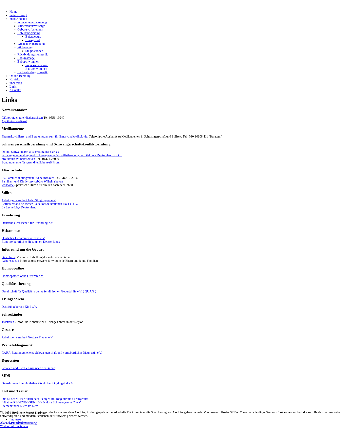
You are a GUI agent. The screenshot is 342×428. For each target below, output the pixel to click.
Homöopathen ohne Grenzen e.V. (23, 276)
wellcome (8, 185)
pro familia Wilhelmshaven (18, 158)
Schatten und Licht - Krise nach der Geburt (28, 368)
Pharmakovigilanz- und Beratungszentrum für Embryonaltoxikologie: (45, 136)
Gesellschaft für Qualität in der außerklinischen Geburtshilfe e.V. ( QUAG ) (49, 291)
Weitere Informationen (14, 426)
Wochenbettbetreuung (31, 43)
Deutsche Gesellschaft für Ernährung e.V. (27, 223)
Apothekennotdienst (14, 121)
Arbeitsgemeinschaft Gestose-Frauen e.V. (27, 337)
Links (13, 86)
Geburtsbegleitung (28, 33)
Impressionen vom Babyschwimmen (36, 66)
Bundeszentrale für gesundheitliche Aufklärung (31, 162)
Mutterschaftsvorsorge (31, 26)
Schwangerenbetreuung (32, 22)
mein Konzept (18, 15)
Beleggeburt (33, 36)
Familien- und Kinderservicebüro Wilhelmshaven (32, 181)
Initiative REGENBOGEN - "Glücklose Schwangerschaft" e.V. (41, 402)
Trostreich (8, 322)
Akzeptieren (7, 422)
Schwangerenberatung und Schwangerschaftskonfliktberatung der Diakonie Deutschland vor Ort (62, 155)
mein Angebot (18, 18)
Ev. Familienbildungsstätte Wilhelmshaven (28, 178)
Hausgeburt (32, 40)
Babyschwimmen (28, 61)
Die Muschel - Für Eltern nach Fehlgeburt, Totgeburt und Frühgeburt (45, 398)
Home (13, 11)
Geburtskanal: (10, 260)
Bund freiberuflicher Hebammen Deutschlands (31, 241)
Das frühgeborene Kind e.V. (19, 306)
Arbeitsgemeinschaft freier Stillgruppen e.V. (29, 200)
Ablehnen (22, 422)
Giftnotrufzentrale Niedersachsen (22, 117)
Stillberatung (25, 47)
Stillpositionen (34, 51)
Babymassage (26, 58)
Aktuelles (15, 90)
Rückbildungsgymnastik (32, 54)
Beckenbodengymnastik (32, 72)
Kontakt (15, 79)
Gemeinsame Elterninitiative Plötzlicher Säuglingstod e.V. (38, 383)
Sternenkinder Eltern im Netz (20, 406)
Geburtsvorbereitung (30, 29)
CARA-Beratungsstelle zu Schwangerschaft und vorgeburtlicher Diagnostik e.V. (52, 352)
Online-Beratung (20, 75)
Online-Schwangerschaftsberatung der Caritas (30, 151)
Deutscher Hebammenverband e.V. (23, 238)
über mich (16, 83)
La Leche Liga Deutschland (19, 207)
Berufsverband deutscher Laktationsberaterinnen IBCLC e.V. (40, 203)
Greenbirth (8, 257)
